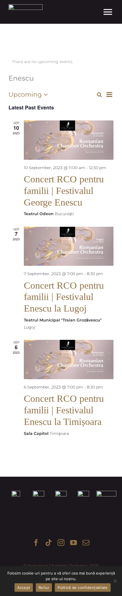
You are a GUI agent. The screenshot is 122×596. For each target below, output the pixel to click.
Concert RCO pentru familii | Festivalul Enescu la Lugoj (64, 297)
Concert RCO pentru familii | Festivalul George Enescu (64, 191)
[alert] (61, 62)
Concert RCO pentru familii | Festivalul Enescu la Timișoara (64, 410)
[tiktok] (48, 542)
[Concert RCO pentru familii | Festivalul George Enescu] (68, 140)
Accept (23, 587)
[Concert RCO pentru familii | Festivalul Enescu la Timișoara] (68, 359)
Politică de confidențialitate (83, 587)
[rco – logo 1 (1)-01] (26, 6)
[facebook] (36, 542)
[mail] (86, 542)
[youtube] (73, 542)
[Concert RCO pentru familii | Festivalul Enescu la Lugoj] (68, 246)
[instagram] (61, 542)
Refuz (44, 587)
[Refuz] (115, 581)
